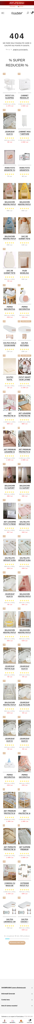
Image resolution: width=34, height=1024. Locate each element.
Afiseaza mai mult (17, 942)
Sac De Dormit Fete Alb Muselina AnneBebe (24, 240)
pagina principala (20, 49)
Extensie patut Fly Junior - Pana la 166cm (24, 886)
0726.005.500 (28, 1016)
